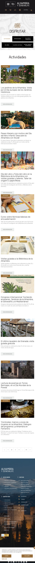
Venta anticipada (25, 480)
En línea (7, 45)
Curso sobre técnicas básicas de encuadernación (15, 218)
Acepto (6, 556)
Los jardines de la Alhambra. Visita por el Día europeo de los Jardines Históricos (16, 90)
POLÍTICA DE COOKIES (9, 527)
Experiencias (7, 502)
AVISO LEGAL (7, 518)
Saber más (4, 559)
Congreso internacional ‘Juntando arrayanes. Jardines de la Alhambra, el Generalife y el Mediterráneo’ (17, 299)
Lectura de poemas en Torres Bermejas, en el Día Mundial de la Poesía (16, 385)
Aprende (6, 486)
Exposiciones (17, 38)
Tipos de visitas (24, 482)
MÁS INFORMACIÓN (7, 104)
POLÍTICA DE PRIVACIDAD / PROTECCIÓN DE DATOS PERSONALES (10, 523)
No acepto (27, 556)
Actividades (7, 38)
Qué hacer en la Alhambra (10, 488)
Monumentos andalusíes (10, 482)
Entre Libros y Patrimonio (28, 45)
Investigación (7, 484)
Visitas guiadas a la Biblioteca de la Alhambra (17, 260)
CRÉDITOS (6, 530)
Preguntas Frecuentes (26, 486)
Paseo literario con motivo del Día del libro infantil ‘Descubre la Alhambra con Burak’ (16, 135)
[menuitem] (26, 10)
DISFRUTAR (17, 31)
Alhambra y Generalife (9, 480)
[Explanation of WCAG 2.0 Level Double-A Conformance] (9, 535)
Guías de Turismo (25, 492)
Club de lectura (17, 45)
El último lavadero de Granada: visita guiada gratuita (17, 342)
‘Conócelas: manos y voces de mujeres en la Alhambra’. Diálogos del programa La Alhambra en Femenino (16, 425)
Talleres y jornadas (28, 39)
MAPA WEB (6, 516)
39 (26, 449)
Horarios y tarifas (25, 484)
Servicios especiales (26, 490)
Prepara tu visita (25, 488)
